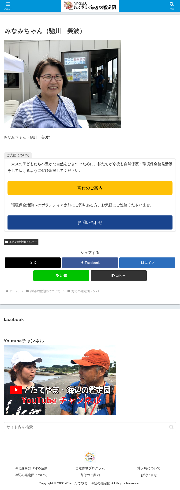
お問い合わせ (90, 222)
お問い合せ (149, 475)
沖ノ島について (148, 468)
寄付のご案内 (90, 188)
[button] (119, 275)
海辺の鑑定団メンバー (23, 242)
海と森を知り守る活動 (31, 468)
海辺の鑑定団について (31, 475)
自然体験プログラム (90, 468)
